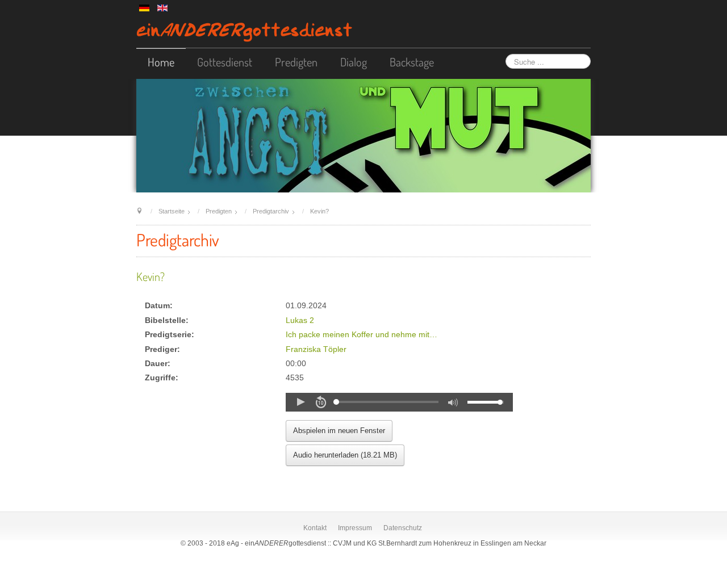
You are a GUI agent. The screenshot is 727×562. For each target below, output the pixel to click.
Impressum (355, 528)
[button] (300, 401)
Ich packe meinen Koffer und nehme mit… (361, 334)
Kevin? (150, 276)
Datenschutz (402, 528)
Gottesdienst (224, 61)
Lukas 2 (300, 320)
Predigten (296, 61)
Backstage (412, 61)
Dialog (353, 61)
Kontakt (315, 528)
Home (161, 61)
